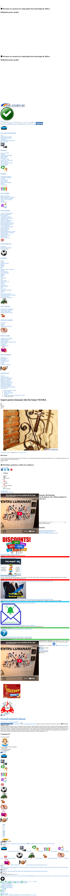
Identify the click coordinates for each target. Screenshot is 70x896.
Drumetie (3, 274)
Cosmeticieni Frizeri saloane (7, 218)
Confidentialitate (12, 867)
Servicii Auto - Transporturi (6, 378)
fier (55, 530)
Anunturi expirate (4, 893)
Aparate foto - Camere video (7, 160)
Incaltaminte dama (4, 358)
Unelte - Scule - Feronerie (6, 199)
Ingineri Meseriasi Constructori (7, 222)
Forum (30, 843)
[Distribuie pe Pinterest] (42, 649)
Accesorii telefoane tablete (6, 155)
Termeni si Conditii (5, 867)
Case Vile (3, 178)
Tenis (2, 287)
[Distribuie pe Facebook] (39, 649)
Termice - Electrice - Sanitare (7, 198)
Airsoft (2, 260)
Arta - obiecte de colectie (6, 293)
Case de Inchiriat (4, 180)
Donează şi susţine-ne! (39, 867)
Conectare (15, 874)
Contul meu (47, 843)
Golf (2, 279)
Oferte (3, 891)
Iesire (3, 894)
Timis (16, 871)
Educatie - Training (5, 219)
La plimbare (3, 344)
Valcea (9, 871)
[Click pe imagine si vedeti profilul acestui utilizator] (7, 713)
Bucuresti (13, 871)
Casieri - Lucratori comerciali (7, 226)
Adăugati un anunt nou (16, 843)
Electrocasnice (4, 157)
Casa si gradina (53, 851)
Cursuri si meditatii (5, 377)
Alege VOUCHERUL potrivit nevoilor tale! (48, 532)
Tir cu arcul (3, 288)
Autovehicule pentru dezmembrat (8, 140)
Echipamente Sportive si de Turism (8, 295)
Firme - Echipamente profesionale (8, 386)
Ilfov (6, 871)
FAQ (3, 866)
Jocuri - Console (4, 161)
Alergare (2, 262)
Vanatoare (3, 291)
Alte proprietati (4, 184)
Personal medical (4, 233)
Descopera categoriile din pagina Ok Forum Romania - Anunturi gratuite (16, 629)
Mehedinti (3, 871)
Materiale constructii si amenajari (8, 197)
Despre (59, 867)
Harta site (25, 843)
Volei (2, 292)
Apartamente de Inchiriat (6, 177)
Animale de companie (52, 858)
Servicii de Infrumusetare (6, 384)
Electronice (29, 851)
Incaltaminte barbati (5, 360)
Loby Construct (4, 714)
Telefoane (3, 154)
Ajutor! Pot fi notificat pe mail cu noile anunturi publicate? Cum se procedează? (18, 602)
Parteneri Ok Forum (20, 867)
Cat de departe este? (46, 497)
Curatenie (3, 375)
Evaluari (4, 890)
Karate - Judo (3, 280)
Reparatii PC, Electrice (5, 380)
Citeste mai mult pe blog (62, 645)
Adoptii (2, 325)
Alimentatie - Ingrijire (5, 339)
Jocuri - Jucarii (4, 343)
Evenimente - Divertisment (6, 297)
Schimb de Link (54, 867)
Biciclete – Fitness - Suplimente (7, 269)
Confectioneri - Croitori (6, 216)
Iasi (22, 871)
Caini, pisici (3, 322)
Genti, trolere (3, 277)
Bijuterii (2, 363)
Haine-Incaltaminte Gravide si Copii (8, 342)
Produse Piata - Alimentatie (6, 310)
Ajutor (52, 843)
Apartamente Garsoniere (6, 176)
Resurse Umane (4, 236)
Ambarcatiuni (3, 139)
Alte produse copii (4, 345)
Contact (35, 881)
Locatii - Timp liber (5, 273)
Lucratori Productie (5, 227)
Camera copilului (4, 340)
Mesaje (4, 888)
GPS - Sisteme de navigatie (6, 162)
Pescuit (2, 284)
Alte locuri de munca (5, 237)
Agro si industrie (38, 858)
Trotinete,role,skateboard (6, 290)
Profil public (25, 882)
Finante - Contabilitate (5, 221)
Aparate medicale (4, 163)
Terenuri (2, 183)
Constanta (25, 871)
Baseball (2, 265)
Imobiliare (41, 851)
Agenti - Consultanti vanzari (7, 213)
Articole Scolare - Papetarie (6, 338)
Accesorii (3, 323)
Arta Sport (25, 858)
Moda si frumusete (15, 864)
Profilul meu (18, 882)
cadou (52, 530)
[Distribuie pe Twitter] (41, 649)
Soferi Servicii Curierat (5, 235)
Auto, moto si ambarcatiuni (13, 851)
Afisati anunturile (46, 523)
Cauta (7, 843)
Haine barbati (3, 359)
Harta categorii (47, 867)
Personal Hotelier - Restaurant (7, 232)
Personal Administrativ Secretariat (8, 231)
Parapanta (3, 282)
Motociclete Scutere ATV (6, 138)
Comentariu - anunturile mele (7, 885)
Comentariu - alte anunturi (6, 886)
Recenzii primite (8, 718)
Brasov (19, 871)
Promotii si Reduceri (38, 843)
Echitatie (2, 275)
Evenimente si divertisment (6, 220)
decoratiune (44, 530)
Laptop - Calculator (5, 152)
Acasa (3, 843)
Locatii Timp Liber (12, 858)
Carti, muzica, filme (5, 296)
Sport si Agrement (4, 248)
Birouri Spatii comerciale (6, 182)
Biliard (2, 266)
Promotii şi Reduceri (29, 867)
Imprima (40, 646)
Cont (30, 881)
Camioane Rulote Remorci (6, 136)
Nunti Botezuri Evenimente (6, 381)
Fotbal (2, 276)
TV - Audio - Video (5, 159)
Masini (2, 135)
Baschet (2, 264)
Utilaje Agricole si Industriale (7, 308)
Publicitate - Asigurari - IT (6, 383)
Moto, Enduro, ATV (5, 281)
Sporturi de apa (4, 285)
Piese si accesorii (4, 141)
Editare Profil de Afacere (7, 887)
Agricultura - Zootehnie (6, 214)
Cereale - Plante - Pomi (6, 311)
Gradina (2, 200)
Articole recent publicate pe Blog (46, 531)
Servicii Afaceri (29, 864)
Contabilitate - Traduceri (6, 385)
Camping (3, 270)
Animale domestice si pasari (7, 312)
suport (40, 530)
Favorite (2, 892)
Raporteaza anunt (44, 650)
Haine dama (3, 357)
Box (1, 268)
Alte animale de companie (6, 326)
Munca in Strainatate (5, 229)
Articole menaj (4, 202)
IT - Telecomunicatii (5, 225)
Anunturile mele (5, 882)
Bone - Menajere (4, 215)
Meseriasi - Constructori (6, 379)
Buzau (28, 871)
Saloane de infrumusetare (6, 247)
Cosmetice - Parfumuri (5, 364)
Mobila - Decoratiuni (5, 195)
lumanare (49, 530)
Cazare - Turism (4, 181)
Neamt (31, 871)
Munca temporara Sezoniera (7, 224)
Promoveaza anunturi (6, 883)
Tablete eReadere (4, 156)
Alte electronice (4, 165)
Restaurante (3, 246)
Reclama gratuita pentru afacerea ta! (8, 558)
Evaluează (20, 718)
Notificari (12, 882)
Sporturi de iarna (4, 286)
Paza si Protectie (4, 230)
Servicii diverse (4, 388)
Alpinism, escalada (5, 263)
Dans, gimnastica (4, 271)
